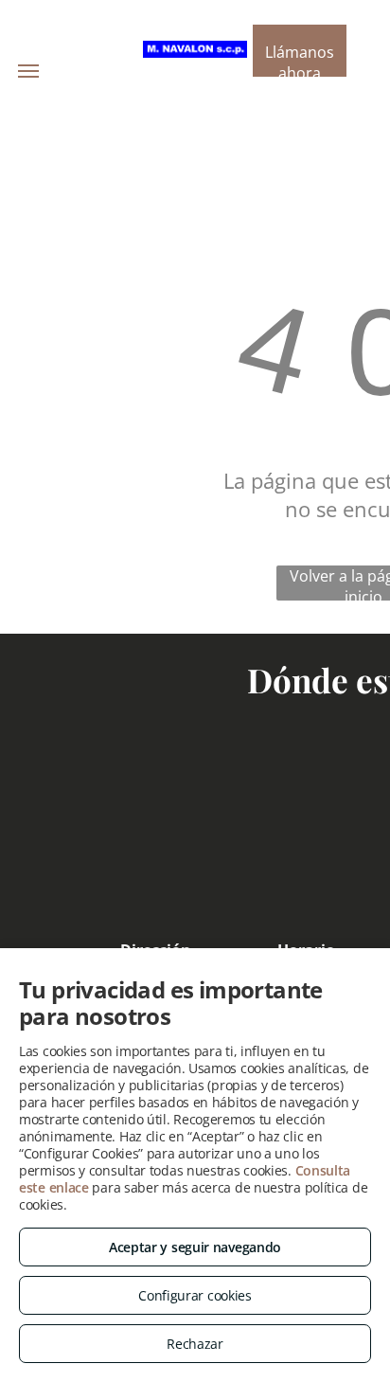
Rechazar (195, 1344)
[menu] (28, 71)
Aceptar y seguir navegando (195, 1247)
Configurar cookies (195, 1295)
